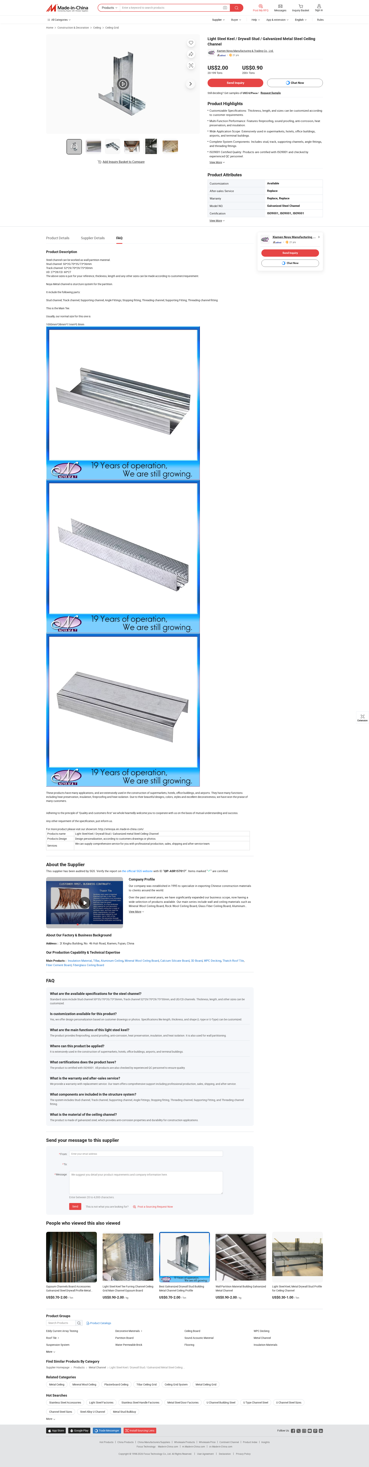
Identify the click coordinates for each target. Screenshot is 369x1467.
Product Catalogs (100, 1323)
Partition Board (124, 1338)
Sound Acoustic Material (199, 1338)
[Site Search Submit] (236, 8)
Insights (265, 1442)
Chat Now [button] (297, 83)
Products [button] (108, 8)
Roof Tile (51, 1338)
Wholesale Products (184, 1442)
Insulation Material (80, 960)
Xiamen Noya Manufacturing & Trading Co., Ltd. (245, 51)
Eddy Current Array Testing (62, 1331)
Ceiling (97, 27)
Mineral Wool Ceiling (84, 1384)
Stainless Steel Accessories (65, 1402)
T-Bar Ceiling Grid (146, 1384)
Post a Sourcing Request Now (153, 1206)
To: (65, 1164)
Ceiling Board (192, 1331)
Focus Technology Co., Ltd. (158, 1453)
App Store (56, 1430)
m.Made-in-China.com (193, 1446)
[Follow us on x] (299, 1430)
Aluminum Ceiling (112, 960)
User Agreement (205, 1453)
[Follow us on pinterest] (315, 1430)
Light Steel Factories (101, 1402)
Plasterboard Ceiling (116, 1384)
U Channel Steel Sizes (288, 1402)
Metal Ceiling (56, 1384)
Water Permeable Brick (128, 1345)
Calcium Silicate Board (174, 960)
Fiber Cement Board (58, 965)
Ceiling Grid (112, 27)
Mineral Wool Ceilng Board (142, 960)
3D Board (197, 960)
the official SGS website (137, 871)
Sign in (319, 10)
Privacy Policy (243, 1453)
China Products (125, 1442)
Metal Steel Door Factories (183, 1402)
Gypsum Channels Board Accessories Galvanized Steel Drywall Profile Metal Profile (68, 1290)
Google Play (79, 1430)
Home (49, 27)
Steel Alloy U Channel (92, 1411)
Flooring (189, 1345)
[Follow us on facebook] (293, 1430)
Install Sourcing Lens (142, 1430)
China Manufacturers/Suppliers (154, 1442)
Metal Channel (262, 1338)
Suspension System (57, 1345)
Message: (61, 1174)
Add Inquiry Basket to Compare (124, 162)
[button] (225, 7)
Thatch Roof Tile (233, 960)
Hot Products (106, 1442)
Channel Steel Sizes (60, 1411)
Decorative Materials (127, 1331)
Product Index (250, 1442)
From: (63, 1154)
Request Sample (271, 92)
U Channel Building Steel (221, 1402)
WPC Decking (212, 960)
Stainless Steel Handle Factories (140, 1402)
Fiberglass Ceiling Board (88, 965)
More (49, 1419)
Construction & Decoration (73, 27)
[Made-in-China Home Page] (67, 8)
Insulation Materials (265, 1345)
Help (254, 19)
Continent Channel (229, 1442)
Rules (320, 19)
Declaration (225, 1453)
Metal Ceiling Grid (206, 1384)
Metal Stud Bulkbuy (124, 1411)
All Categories (59, 19)
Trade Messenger (107, 1430)
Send (75, 1206)
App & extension (276, 19)
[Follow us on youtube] (310, 1430)
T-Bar (96, 960)
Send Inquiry (235, 83)
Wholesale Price (207, 1442)
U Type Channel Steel (255, 1402)
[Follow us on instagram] (304, 1430)
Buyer (234, 19)
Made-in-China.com (168, 1446)
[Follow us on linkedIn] (321, 1430)
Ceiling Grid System (176, 1384)
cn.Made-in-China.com (220, 1446)
